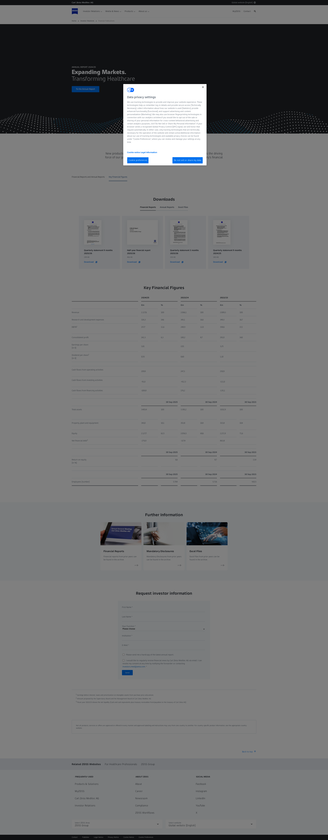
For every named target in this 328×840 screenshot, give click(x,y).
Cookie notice (134, 152)
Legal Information (149, 152)
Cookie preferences (138, 160)
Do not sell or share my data (187, 160)
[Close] (203, 87)
